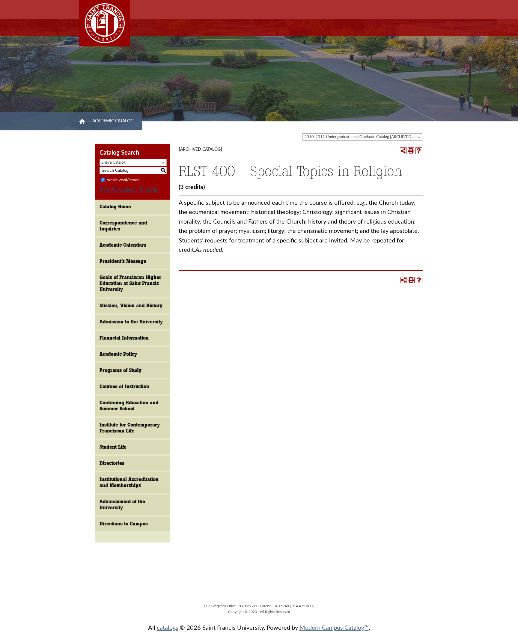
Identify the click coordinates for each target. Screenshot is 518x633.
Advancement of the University (122, 504)
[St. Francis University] (104, 23)
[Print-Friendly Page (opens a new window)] (411, 150)
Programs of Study (120, 370)
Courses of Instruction (124, 386)
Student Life (113, 447)
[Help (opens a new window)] (418, 150)
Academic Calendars (123, 245)
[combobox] (362, 137)
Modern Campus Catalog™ (334, 628)
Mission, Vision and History (131, 305)
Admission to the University (131, 322)
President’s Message (123, 261)
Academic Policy (118, 354)
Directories (112, 463)
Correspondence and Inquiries (123, 226)
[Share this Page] (403, 150)
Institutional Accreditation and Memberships (129, 482)
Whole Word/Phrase (123, 179)
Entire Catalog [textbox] (113, 163)
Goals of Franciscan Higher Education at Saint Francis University (130, 283)
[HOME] (82, 121)
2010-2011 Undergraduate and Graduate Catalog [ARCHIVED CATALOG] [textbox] (363, 137)
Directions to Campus (124, 524)
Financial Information (124, 338)
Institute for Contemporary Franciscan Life (130, 428)
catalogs (167, 628)
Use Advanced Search (128, 190)
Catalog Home (115, 207)
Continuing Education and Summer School (129, 406)
